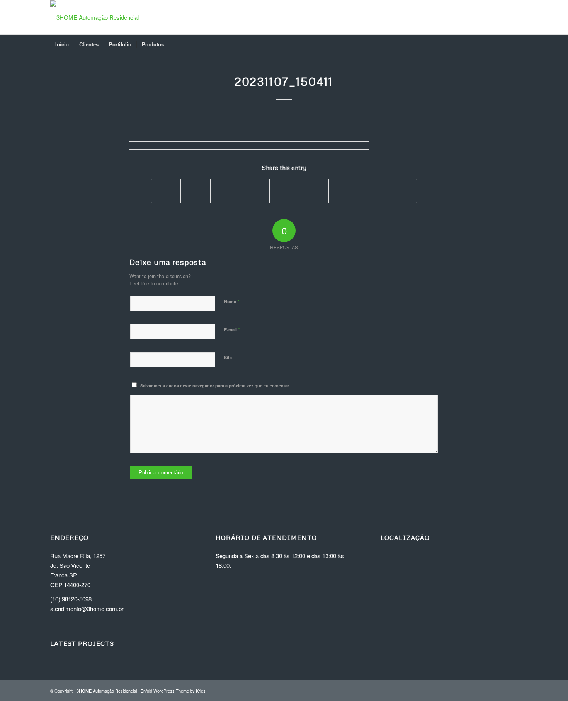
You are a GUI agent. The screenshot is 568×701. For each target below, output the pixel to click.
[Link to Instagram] (489, 17)
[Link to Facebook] (500, 17)
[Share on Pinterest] (254, 190)
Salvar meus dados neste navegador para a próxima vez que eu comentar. (215, 386)
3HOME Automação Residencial (107, 690)
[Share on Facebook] (165, 190)
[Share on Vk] (343, 190)
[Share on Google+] (225, 190)
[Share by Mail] (402, 190)
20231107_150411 (284, 81)
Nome (231, 301)
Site (228, 357)
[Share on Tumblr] (313, 190)
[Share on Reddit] (372, 190)
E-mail (232, 329)
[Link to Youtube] (512, 17)
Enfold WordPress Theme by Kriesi (173, 690)
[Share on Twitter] (195, 190)
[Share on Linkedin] (284, 190)
